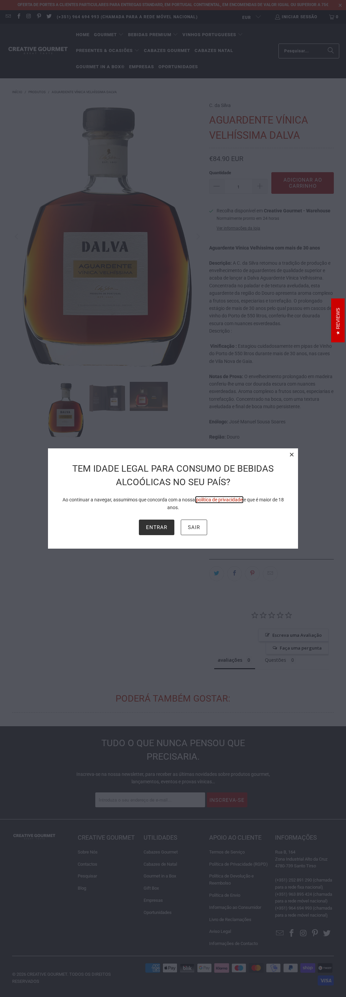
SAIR (194, 527)
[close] (292, 454)
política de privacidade (219, 499)
